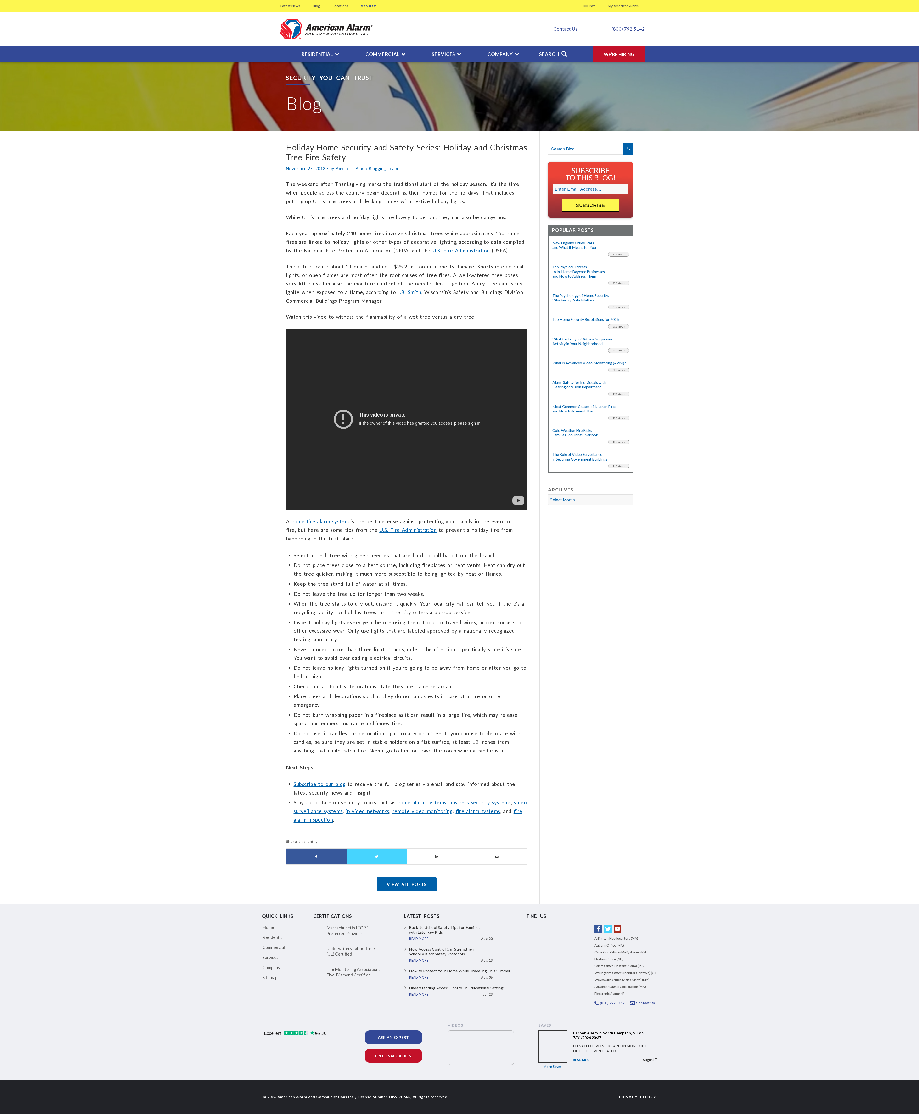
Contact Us (565, 29)
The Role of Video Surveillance (579, 456)
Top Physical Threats (578, 271)
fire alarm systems (478, 811)
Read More (582, 1060)
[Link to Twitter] (608, 929)
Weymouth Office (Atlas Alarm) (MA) (621, 980)
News (290, 6)
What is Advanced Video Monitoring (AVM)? (589, 363)
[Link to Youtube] (617, 929)
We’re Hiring (619, 54)
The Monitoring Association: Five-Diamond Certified (353, 972)
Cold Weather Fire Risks (575, 432)
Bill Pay (589, 6)
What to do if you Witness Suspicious (582, 341)
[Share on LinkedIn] (437, 857)
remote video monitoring (422, 811)
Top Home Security (585, 319)
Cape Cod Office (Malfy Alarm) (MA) (621, 952)
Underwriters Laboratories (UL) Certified (351, 951)
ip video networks (367, 811)
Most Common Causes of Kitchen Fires (584, 408)
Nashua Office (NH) (608, 959)
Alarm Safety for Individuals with (579, 384)
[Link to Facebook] (598, 929)
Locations (340, 6)
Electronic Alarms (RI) (610, 993)
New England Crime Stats (574, 245)
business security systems (480, 802)
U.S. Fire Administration (461, 250)
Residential (273, 937)
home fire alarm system (320, 521)
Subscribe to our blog (320, 784)
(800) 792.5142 (628, 29)
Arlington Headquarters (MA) (616, 938)
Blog (316, 6)
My (623, 6)
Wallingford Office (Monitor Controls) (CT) (626, 973)
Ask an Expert (393, 1037)
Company (271, 967)
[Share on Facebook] (316, 857)
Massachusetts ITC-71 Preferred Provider (347, 930)
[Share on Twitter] (377, 857)
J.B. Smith (409, 292)
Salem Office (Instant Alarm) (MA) (619, 966)
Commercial (274, 947)
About (368, 6)
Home (268, 927)
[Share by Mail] (497, 857)
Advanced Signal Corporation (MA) (620, 987)
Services (270, 957)
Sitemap (270, 977)
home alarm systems (422, 802)
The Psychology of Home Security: (580, 297)
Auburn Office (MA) (609, 945)
